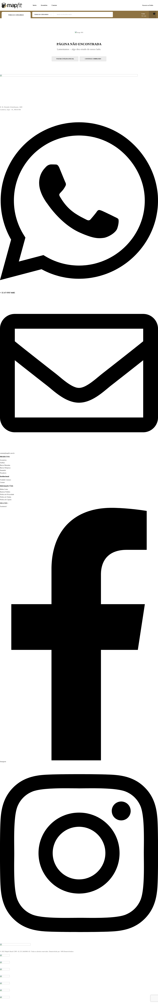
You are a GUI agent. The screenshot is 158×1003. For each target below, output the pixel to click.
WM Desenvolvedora (66, 951)
